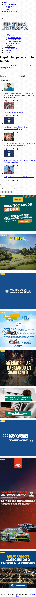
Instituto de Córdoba (14, 41)
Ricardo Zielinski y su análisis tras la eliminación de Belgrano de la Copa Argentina (19, 144)
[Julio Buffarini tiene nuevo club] (9, 109)
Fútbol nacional (10, 47)
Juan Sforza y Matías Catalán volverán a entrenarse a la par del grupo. (16, 128)
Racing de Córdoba (14, 43)
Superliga (7, 2)
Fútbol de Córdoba (11, 36)
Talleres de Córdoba (14, 38)
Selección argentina (11, 48)
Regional (8, 52)
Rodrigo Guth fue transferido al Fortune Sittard (19, 177)
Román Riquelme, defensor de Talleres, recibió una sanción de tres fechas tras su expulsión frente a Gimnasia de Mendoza (19, 95)
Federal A (7, 8)
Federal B (7, 10)
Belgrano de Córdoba (15, 39)
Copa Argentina (9, 6)
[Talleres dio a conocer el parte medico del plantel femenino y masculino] (9, 157)
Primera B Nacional (10, 4)
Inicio (7, 34)
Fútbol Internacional (10, 11)
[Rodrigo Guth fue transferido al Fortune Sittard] (9, 173)
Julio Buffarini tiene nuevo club (14, 112)
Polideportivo (9, 50)
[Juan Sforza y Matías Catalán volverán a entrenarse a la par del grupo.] (9, 123)
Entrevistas (8, 45)
